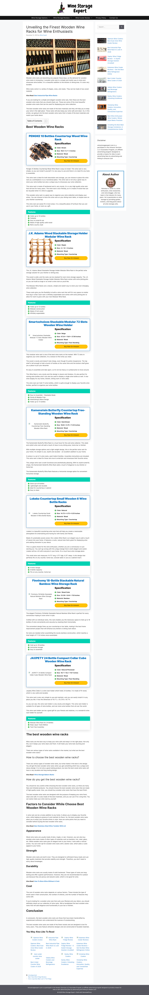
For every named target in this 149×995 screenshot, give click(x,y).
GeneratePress (87, 992)
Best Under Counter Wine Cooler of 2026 (36, 964)
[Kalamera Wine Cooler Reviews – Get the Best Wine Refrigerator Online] (83, 939)
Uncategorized (32, 975)
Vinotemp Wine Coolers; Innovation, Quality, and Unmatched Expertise (83, 964)
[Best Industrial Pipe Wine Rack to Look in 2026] (52, 939)
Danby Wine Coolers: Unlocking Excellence (67, 962)
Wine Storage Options (39, 18)
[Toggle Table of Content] (45, 121)
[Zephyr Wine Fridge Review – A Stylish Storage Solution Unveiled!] (67, 939)
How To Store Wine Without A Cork (46, 881)
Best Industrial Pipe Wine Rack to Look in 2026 (52, 946)
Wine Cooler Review (82, 18)
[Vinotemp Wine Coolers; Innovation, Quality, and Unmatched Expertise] (83, 955)
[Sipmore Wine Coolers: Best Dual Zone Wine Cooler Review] (37, 939)
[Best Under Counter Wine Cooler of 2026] (37, 956)
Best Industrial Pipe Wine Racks (45, 95)
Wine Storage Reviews (61, 18)
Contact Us (113, 18)
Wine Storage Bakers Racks (44, 775)
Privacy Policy (101, 18)
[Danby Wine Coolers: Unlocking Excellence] (67, 955)
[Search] (121, 27)
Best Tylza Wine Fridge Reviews (37, 977)
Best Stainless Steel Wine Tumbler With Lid (50, 826)
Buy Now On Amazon (71, 161)
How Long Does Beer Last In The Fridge (39, 979)
